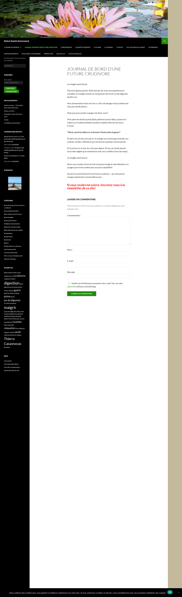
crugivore (7, 279)
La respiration (66, 47)
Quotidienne (8, 322)
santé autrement (9, 335)
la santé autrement (10, 303)
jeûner (13, 297)
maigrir (10, 307)
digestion (11, 283)
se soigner (18, 335)
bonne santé (12, 272)
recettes (17, 321)
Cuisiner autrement (11, 47)
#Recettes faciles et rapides (13, 230)
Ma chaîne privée (10, 249)
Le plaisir (97, 47)
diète (21, 284)
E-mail (70, 261)
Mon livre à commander (31, 54)
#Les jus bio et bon (10, 221)
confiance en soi (9, 276)
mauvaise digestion (10, 311)
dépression (7, 287)
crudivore (19, 275)
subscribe (71, 286)
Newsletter (48, 54)
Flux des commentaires (12, 367)
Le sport (119, 47)
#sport (6, 243)
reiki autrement (9, 325)
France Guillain (9, 290)
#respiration (8, 237)
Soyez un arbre (9, 111)
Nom (70, 249)
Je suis (6, 120)
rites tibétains (20, 328)
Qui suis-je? (60, 54)
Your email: (8, 80)
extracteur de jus (16, 287)
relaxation (10, 328)
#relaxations (8, 233)
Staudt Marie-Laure (10, 137)
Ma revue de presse (10, 253)
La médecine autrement (12, 123)
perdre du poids (16, 316)
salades (11, 332)
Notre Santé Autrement (16, 40)
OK (170, 592)
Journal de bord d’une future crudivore (41, 47)
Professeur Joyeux (18, 319)
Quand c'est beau (10, 259)
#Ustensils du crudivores (12, 246)
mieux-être (20, 311)
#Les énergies (8, 217)
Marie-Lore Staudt (10, 156)
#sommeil (7, 240)
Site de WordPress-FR (11, 370)
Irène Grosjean (14, 293)
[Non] (178, 592)
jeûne (7, 296)
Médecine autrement (16, 314)
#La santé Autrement (11, 211)
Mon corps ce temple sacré (13, 256)
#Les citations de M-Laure (13, 214)
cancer (19, 272)
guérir (17, 290)
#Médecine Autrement (12, 224)
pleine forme (8, 319)
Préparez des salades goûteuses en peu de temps (14, 139)
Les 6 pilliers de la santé (135, 47)
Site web (71, 272)
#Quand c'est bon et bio (12, 227)
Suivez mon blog (75, 54)
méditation (7, 316)
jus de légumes (12, 300)
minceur (6, 314)
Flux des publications (11, 364)
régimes (6, 332)
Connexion (8, 361)
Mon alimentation (11, 54)
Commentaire (74, 215)
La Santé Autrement (82, 47)
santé (18, 331)
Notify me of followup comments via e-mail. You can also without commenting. (95, 285)
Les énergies (153, 47)
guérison (7, 293)
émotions (7, 347)
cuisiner (12, 279)
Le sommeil (108, 47)
